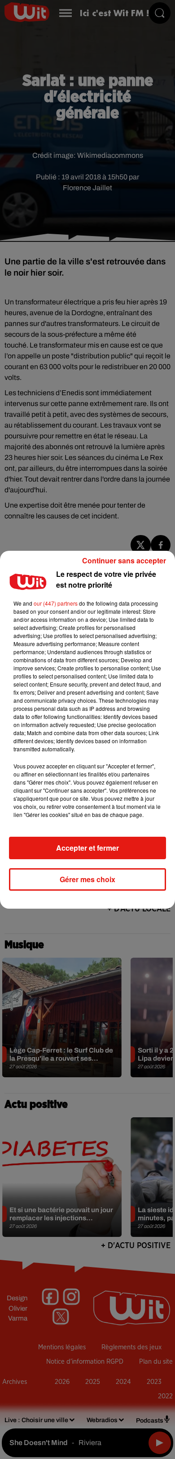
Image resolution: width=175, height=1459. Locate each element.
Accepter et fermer (87, 848)
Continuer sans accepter (124, 560)
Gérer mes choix (87, 879)
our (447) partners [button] (56, 603)
